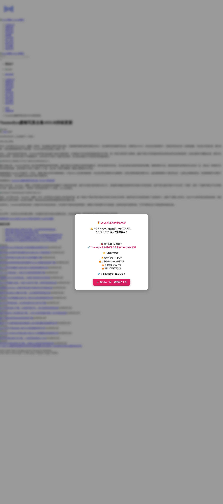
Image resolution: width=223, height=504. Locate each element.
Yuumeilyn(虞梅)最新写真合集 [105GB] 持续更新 (113, 247)
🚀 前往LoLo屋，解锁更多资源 (111, 282)
